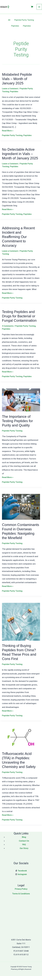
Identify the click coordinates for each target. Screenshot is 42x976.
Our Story (24, 848)
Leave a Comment (10, 88)
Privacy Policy (21, 889)
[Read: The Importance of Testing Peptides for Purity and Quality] (21, 400)
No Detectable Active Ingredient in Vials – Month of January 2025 (20, 153)
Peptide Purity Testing (24, 20)
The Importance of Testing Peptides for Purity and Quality (17, 421)
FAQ (24, 844)
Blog (24, 837)
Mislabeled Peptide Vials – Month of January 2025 (17, 78)
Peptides (15, 26)
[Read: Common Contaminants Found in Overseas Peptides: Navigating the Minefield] (21, 506)
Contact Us (24, 841)
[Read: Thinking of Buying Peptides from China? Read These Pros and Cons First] (21, 621)
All (9, 20)
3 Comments (7, 326)
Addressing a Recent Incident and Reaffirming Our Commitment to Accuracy (18, 236)
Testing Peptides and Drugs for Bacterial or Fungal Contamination (19, 316)
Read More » (7, 130)
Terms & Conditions (21, 893)
